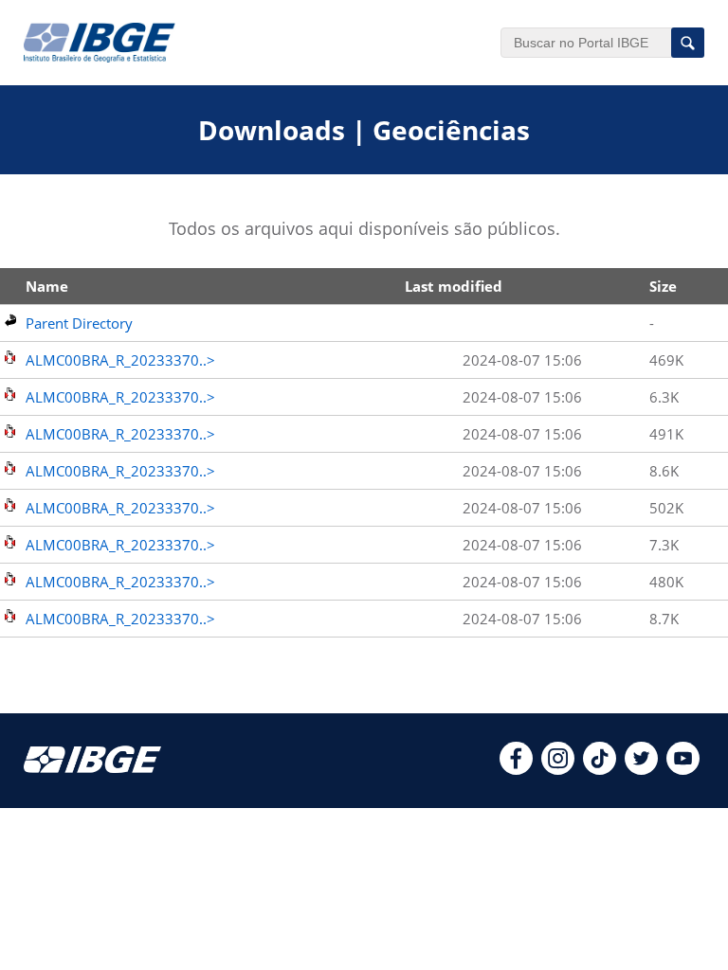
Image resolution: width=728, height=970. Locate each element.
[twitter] (641, 769)
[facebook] (516, 769)
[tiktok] (599, 769)
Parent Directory (79, 323)
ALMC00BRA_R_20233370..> (120, 359)
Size (663, 286)
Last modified (453, 286)
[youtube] (683, 769)
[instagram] (557, 769)
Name (47, 286)
